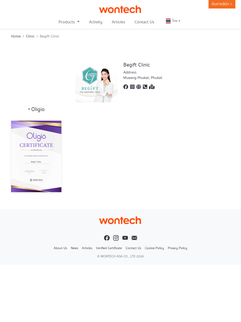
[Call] (145, 87)
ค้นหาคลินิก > (222, 4)
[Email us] (134, 238)
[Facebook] (125, 87)
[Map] (152, 87)
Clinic (30, 36)
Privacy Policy (177, 248)
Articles (118, 22)
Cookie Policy (154, 248)
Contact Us (144, 22)
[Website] (138, 87)
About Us (60, 248)
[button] (173, 21)
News (74, 248)
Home (16, 36)
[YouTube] (125, 238)
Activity (95, 22)
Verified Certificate (109, 248)
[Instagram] (132, 87)
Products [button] (67, 22)
